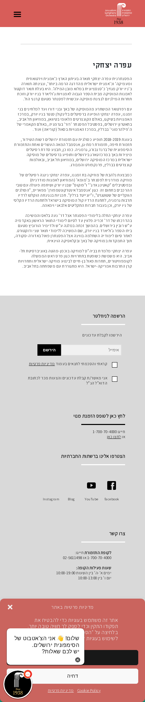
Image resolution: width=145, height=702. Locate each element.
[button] (10, 607)
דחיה (72, 676)
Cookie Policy (89, 690)
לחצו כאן (114, 436)
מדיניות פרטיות (61, 690)
